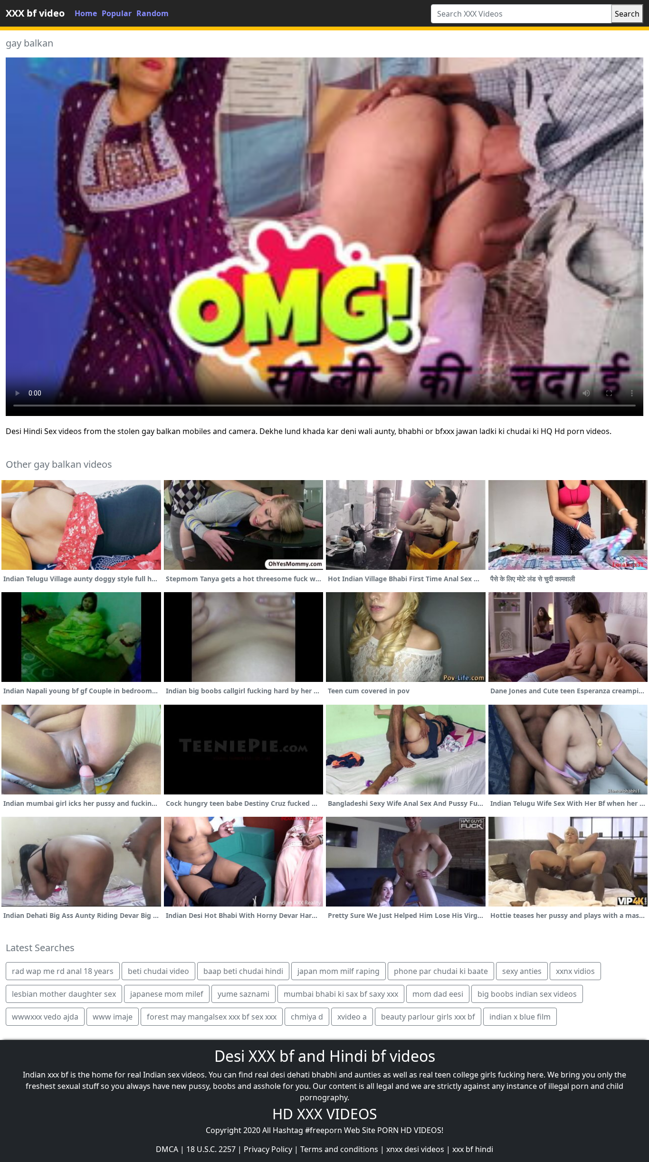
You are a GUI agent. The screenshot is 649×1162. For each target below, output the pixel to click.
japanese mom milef (166, 994)
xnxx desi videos (415, 1149)
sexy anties (522, 971)
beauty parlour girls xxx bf (428, 1016)
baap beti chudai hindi (243, 971)
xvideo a (352, 1016)
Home (86, 13)
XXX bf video (35, 13)
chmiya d (307, 1016)
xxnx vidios (575, 971)
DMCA (167, 1149)
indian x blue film (520, 1016)
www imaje (113, 1016)
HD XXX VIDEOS (324, 1114)
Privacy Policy (268, 1149)
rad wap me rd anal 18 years (63, 971)
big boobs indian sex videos (527, 994)
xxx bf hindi (472, 1149)
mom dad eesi (437, 994)
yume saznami (243, 994)
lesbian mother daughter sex (64, 994)
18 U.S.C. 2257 (211, 1149)
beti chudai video (158, 971)
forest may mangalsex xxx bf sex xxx (212, 1016)
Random (152, 13)
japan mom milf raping (338, 971)
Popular (117, 13)
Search (627, 14)
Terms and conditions (339, 1149)
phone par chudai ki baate (441, 971)
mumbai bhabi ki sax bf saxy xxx (341, 994)
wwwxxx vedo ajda (45, 1016)
